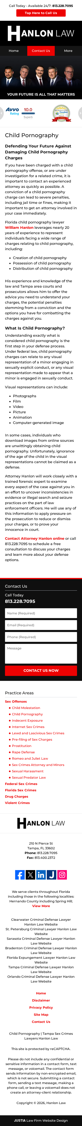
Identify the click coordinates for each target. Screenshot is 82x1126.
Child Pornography (27, 714)
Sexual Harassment (28, 771)
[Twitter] (30, 875)
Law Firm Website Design (41, 1120)
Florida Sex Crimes (20, 790)
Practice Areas (19, 693)
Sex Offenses (16, 701)
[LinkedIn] (41, 875)
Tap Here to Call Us (41, 13)
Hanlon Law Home (41, 33)
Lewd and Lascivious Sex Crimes (38, 733)
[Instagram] (62, 875)
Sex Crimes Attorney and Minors (38, 765)
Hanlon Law (56, 1103)
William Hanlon (19, 227)
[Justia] (51, 875)
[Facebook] (20, 875)
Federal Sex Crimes (21, 784)
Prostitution (21, 746)
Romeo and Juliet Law (30, 758)
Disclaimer (41, 1000)
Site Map (41, 1015)
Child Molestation (26, 708)
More (68, 51)
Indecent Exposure (27, 720)
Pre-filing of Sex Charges (32, 739)
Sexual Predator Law (29, 777)
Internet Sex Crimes (28, 727)
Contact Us (41, 51)
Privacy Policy (41, 1007)
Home (14, 51)
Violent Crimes (17, 803)
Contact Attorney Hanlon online (34, 538)
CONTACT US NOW (41, 670)
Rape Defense (23, 752)
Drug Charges (16, 796)
